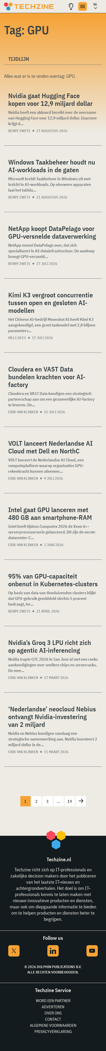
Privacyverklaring (53, 1031)
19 (69, 801)
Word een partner (53, 1000)
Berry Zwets (19, 130)
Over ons (53, 1012)
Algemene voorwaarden (53, 1025)
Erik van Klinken (23, 412)
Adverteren (53, 1006)
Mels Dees (17, 337)
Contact (53, 1019)
